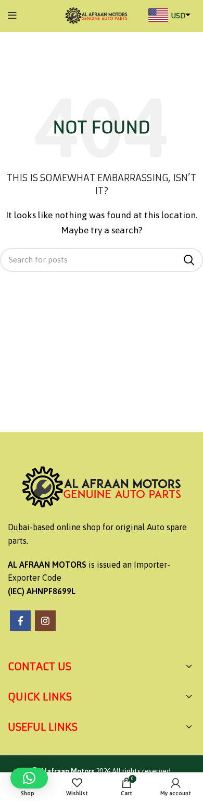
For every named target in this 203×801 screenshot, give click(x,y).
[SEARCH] (189, 260)
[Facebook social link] (20, 620)
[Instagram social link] (45, 620)
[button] (29, 778)
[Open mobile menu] (12, 15)
